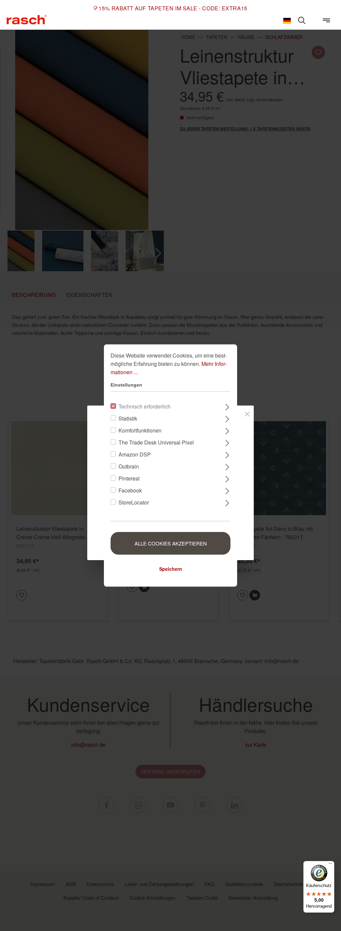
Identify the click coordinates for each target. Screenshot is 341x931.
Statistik (128, 418)
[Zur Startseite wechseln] (27, 19)
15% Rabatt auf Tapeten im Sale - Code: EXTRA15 (173, 8)
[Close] (247, 413)
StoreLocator (134, 502)
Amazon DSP (135, 454)
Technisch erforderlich (144, 406)
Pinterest (129, 478)
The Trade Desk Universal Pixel (156, 442)
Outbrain (129, 466)
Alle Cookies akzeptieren (171, 543)
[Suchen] (302, 20)
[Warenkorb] (314, 17)
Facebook (130, 490)
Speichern (170, 568)
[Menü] (326, 20)
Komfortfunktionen (140, 430)
